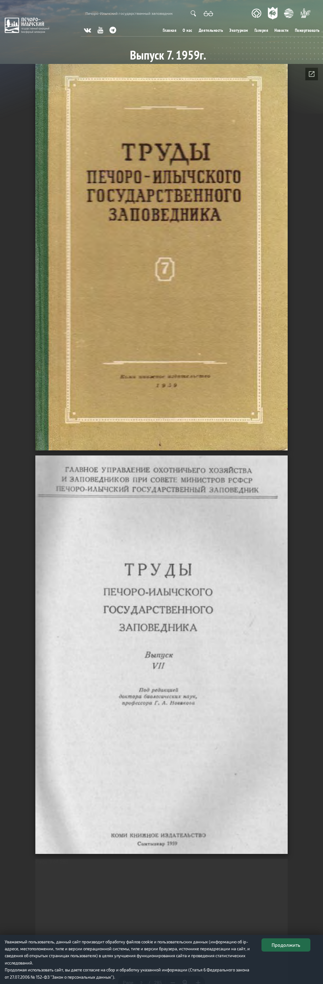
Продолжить (286, 945)
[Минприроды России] (289, 13)
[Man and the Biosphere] (305, 13)
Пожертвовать (307, 30)
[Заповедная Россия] (273, 13)
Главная (170, 30)
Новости (281, 30)
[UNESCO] (256, 13)
